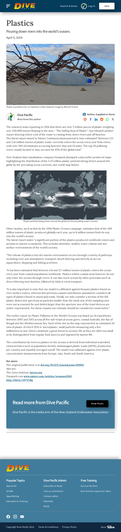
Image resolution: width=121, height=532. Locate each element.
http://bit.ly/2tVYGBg (19, 380)
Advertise (48, 501)
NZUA (46, 506)
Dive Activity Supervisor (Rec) (96, 491)
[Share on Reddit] (102, 119)
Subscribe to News (52, 486)
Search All (11, 486)
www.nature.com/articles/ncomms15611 (48, 376)
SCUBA (9, 491)
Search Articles (68, 6)
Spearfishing (12, 496)
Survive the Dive (89, 486)
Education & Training (17, 501)
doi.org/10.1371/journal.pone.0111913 (62, 364)
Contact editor (50, 496)
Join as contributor (53, 491)
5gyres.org (36, 372)
